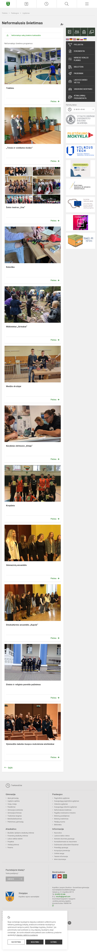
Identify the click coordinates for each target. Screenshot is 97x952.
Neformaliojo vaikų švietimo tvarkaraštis (26, 35)
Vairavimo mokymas (83, 89)
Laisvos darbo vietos (80, 81)
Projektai (78, 45)
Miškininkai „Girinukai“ (16, 326)
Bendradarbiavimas (15, 819)
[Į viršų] (69, 923)
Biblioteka (78, 67)
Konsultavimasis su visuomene (65, 842)
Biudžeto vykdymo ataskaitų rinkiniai (21, 833)
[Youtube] (60, 876)
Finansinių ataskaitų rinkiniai (18, 836)
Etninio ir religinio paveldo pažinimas (23, 684)
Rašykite (11, 879)
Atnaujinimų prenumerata (80, 97)
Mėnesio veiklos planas (81, 59)
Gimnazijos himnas (14, 813)
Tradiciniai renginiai (15, 816)
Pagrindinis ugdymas (61, 798)
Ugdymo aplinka (14, 801)
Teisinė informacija (61, 856)
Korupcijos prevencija (62, 850)
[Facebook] (54, 876)
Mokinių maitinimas (61, 819)
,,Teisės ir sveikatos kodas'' (19, 148)
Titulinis (5, 13)
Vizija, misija (12, 804)
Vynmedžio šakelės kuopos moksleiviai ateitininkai (30, 744)
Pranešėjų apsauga (61, 847)
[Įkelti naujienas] (26, 4)
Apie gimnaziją (13, 798)
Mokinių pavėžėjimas (61, 816)
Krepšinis (10, 505)
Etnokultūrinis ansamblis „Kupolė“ (22, 625)
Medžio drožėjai (13, 386)
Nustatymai (16, 942)
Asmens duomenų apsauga (64, 839)
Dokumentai (79, 51)
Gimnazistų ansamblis (16, 565)
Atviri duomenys (60, 859)
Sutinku (54, 942)
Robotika (10, 267)
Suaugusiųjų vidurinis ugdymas (65, 807)
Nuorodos (58, 833)
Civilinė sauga (59, 853)
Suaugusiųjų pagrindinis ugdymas (66, 801)
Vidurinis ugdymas (61, 804)
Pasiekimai (78, 73)
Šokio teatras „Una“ (15, 207)
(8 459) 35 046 (60, 894)
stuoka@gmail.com (63, 896)
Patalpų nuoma (59, 822)
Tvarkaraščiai (16, 785)
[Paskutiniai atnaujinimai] (47, 4)
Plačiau (53, 101)
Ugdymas (26, 13)
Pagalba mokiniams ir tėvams (65, 813)
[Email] (65, 876)
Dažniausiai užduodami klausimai (66, 845)
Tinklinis (10, 88)
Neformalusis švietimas (62, 810)
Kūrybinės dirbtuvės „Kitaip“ (19, 446)
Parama (10, 847)
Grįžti (10, 768)
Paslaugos (15, 13)
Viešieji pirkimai (13, 845)
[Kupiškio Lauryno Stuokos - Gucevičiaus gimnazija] (8, 3)
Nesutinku (35, 942)
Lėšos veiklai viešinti (15, 839)
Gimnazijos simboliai (15, 810)
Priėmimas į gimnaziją (15, 822)
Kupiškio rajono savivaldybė (29, 897)
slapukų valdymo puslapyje (27, 935)
